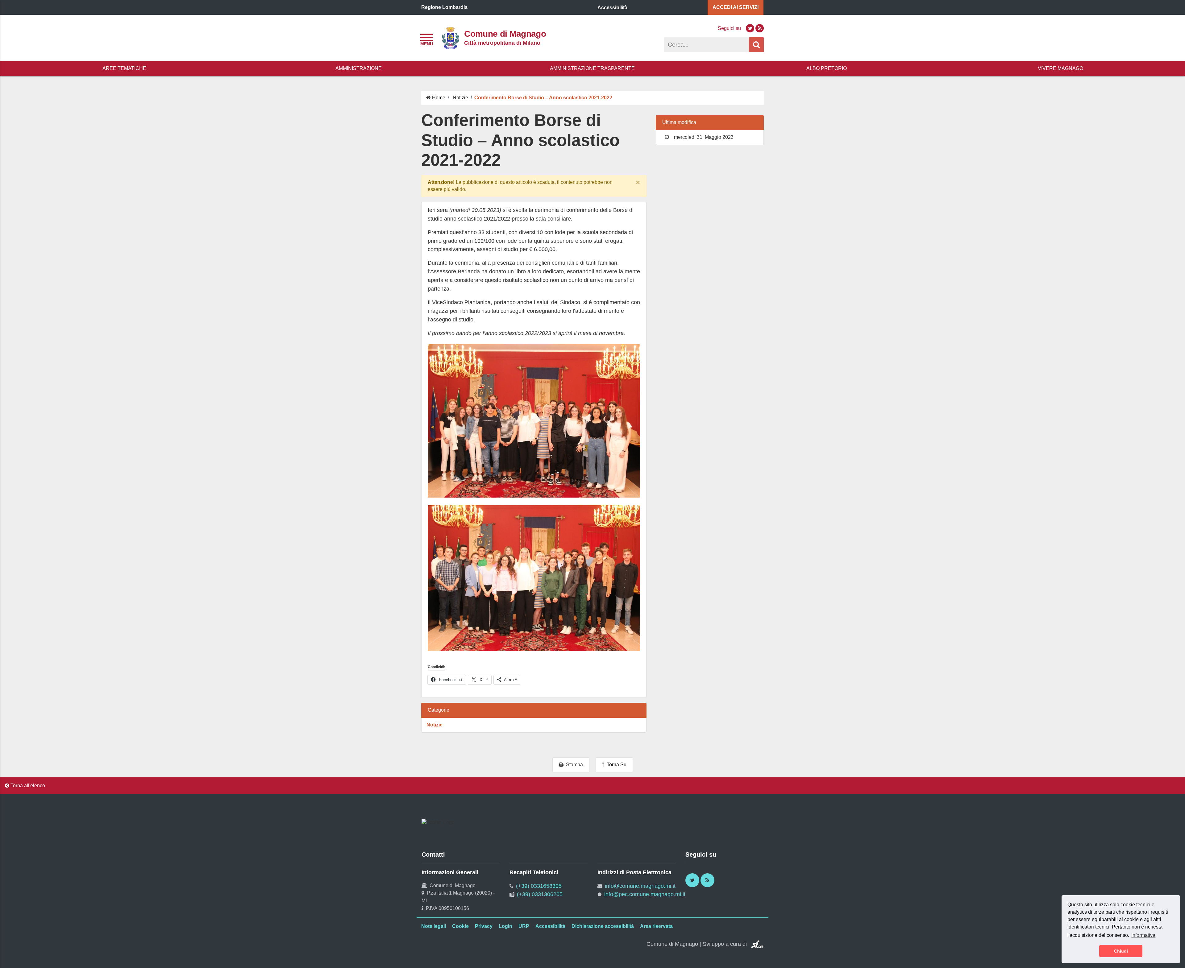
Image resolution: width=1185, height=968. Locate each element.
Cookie (460, 926)
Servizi (736, 7)
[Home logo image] (450, 37)
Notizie (434, 724)
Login (505, 926)
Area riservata (656, 926)
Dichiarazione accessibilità (603, 926)
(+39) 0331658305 (539, 886)
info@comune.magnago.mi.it (640, 886)
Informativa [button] (1143, 935)
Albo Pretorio (826, 68)
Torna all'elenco (27, 785)
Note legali (433, 926)
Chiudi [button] (1121, 951)
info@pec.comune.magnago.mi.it (644, 894)
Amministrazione (358, 68)
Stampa (573, 764)
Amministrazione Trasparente (592, 68)
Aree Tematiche (124, 68)
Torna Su (615, 764)
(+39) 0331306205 (540, 894)
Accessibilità (550, 926)
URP (523, 926)
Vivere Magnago (1060, 68)
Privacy (484, 926)
